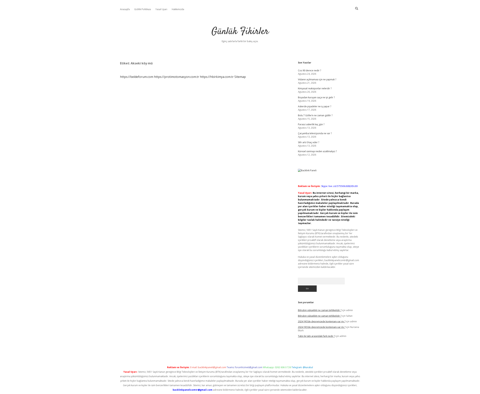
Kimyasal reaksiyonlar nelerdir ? (315, 88)
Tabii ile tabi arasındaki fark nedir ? (316, 336)
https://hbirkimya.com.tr (217, 77)
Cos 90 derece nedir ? (309, 70)
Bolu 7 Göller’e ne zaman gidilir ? (315, 115)
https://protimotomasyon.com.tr (176, 77)
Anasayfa (125, 9)
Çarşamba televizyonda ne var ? (315, 133)
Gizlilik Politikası (142, 9)
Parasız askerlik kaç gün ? (311, 124)
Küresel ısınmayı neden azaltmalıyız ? (317, 151)
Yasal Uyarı (161, 9)
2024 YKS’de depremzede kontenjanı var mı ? (321, 321)
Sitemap (240, 77)
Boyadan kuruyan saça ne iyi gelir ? (316, 97)
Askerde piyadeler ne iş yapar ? (314, 106)
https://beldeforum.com (136, 77)
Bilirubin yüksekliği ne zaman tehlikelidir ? (319, 310)
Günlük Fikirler (240, 32)
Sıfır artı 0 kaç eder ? (308, 142)
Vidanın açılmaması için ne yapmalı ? (317, 79)
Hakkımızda (178, 9)
